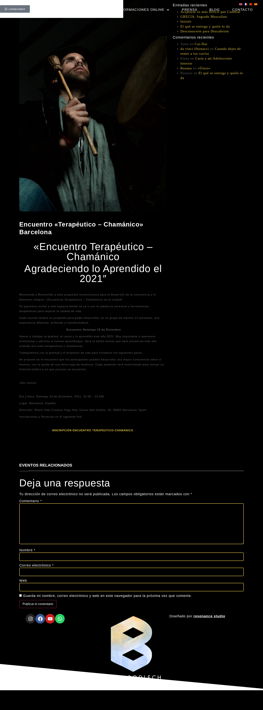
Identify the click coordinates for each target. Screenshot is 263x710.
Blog (214, 10)
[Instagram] (30, 619)
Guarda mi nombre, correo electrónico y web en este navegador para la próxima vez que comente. (107, 596)
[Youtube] (50, 619)
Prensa (189, 10)
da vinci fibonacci (194, 49)
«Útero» (204, 68)
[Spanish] (256, 4)
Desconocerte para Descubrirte (204, 31)
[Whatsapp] (60, 619)
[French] (246, 4)
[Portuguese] (251, 4)
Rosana (186, 68)
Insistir (186, 21)
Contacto (242, 10)
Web (23, 580)
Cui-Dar (201, 44)
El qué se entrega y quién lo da (205, 26)
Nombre (27, 550)
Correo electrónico (36, 565)
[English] (241, 4)
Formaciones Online (142, 10)
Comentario (30, 501)
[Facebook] (40, 619)
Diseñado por (197, 616)
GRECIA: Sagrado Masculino (203, 16)
